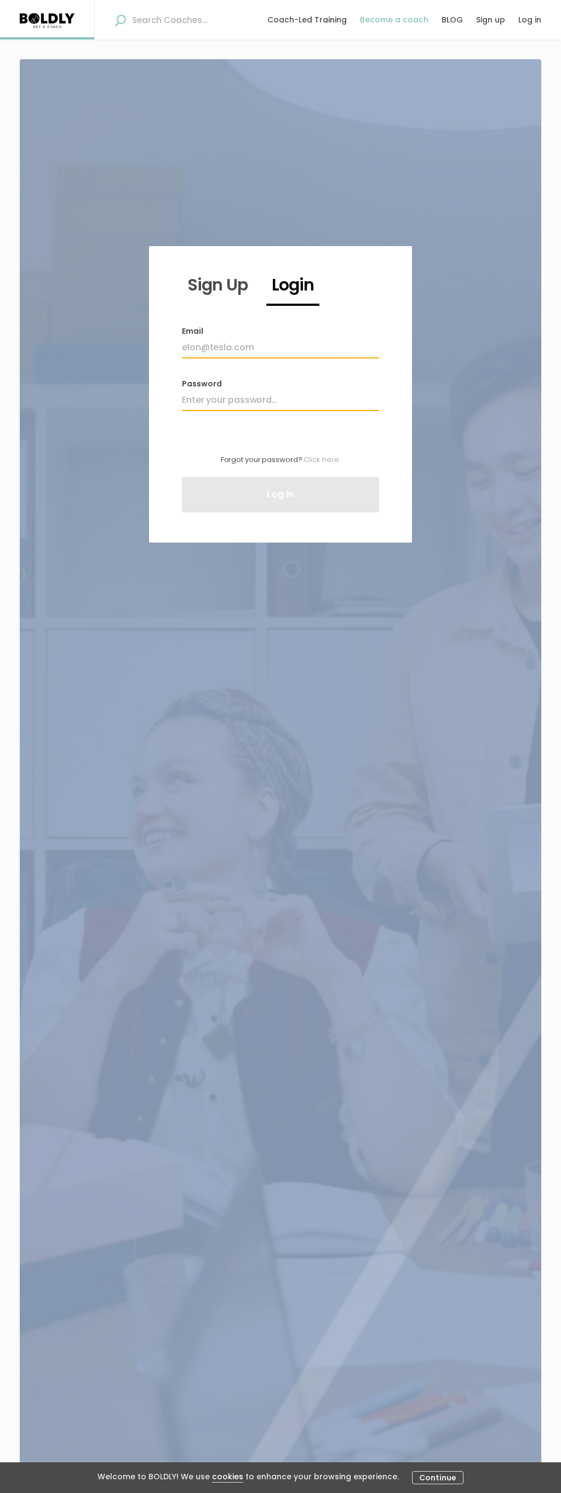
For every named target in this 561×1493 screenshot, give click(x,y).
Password (202, 383)
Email (192, 331)
